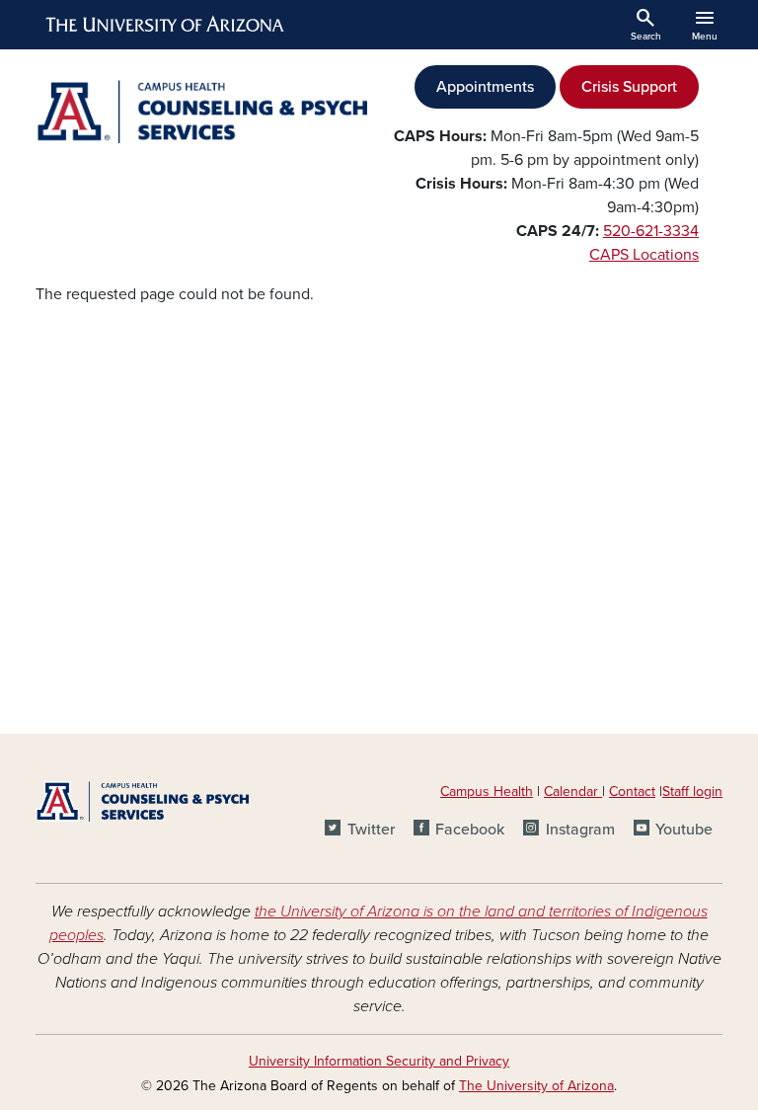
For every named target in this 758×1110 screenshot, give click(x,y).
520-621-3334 (651, 231)
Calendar (573, 791)
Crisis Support (629, 87)
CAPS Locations (644, 255)
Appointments (485, 87)
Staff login (692, 791)
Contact (632, 791)
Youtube (684, 829)
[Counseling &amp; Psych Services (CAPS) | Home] (201, 111)
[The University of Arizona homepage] (166, 24)
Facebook (469, 829)
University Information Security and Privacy (379, 1061)
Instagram (580, 829)
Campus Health (486, 791)
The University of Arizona (536, 1085)
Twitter (370, 829)
